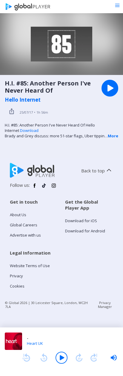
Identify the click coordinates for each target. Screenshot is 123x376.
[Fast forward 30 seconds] (79, 358)
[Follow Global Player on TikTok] (44, 188)
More (113, 136)
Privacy (16, 276)
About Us (18, 214)
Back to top (93, 171)
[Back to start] (26, 358)
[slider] (114, 358)
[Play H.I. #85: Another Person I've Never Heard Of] (110, 88)
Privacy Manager (105, 305)
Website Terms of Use (30, 265)
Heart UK (35, 343)
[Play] (61, 358)
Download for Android (85, 231)
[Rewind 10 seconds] (44, 358)
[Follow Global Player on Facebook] (34, 188)
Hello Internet (23, 100)
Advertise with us (25, 235)
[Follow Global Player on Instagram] (54, 188)
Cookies (17, 286)
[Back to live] (94, 358)
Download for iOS (81, 220)
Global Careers (23, 225)
